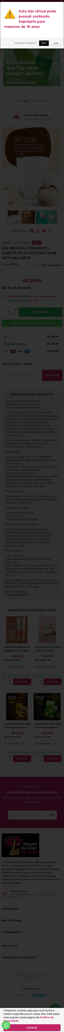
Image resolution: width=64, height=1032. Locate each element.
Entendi (32, 1027)
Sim (44, 43)
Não (56, 43)
